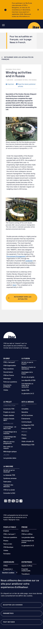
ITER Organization (9, 365)
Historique (7, 379)
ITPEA (5, 566)
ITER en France (8, 375)
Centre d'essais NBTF (8, 419)
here (14, 285)
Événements (26, 419)
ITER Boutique (8, 547)
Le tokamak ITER (9, 475)
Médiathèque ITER (28, 445)
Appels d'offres (27, 566)
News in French (17, 42)
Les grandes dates (9, 458)
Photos (24, 435)
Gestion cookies (8, 573)
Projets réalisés (8, 415)
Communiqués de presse (28, 541)
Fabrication (7, 482)
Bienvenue (25, 531)
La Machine (8, 466)
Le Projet (7, 402)
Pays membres (8, 369)
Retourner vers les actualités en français (17, 58)
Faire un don (7, 544)
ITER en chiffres (27, 534)
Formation (6, 554)
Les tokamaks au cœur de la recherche (27, 385)
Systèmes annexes (9, 478)
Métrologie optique (10, 452)
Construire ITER (8, 409)
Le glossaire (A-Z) (28, 393)
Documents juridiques (7, 386)
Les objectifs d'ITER (28, 380)
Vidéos (24, 438)
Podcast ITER (26, 428)
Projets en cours (9, 412)
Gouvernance (8, 372)
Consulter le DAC (9, 493)
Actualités (25, 409)
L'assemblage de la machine (10, 432)
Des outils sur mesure (8, 447)
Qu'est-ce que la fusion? (27, 363)
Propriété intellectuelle (26, 570)
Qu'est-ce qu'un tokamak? (9, 471)
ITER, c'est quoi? (9, 362)
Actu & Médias (28, 402)
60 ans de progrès (28, 377)
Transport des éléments (8, 486)
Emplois (6, 531)
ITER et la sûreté (9, 490)
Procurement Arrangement (16, 256)
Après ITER (25, 390)
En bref (6, 359)
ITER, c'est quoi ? (9, 534)
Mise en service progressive (8, 442)
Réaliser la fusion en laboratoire (28, 368)
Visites (5, 390)
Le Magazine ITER (28, 425)
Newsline (25, 412)
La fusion (26, 359)
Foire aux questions (10, 382)
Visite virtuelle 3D (28, 441)
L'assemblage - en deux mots (9, 427)
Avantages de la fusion (27, 373)
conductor (29, 261)
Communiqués (27, 422)
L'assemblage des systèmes (9, 437)
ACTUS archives (27, 415)
